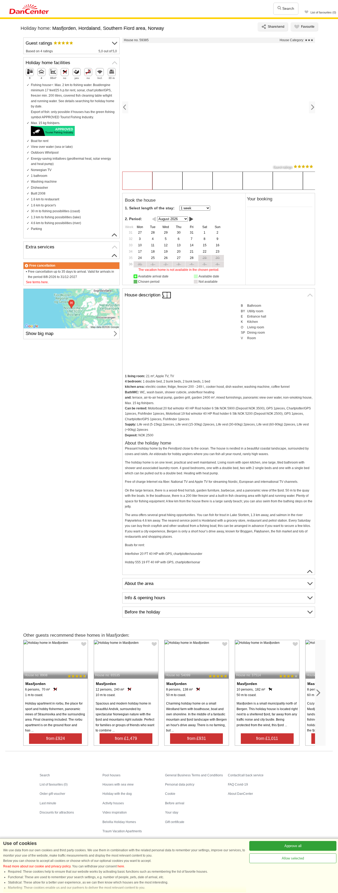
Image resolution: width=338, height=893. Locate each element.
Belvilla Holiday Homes (119, 822)
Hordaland (89, 28)
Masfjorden (64, 28)
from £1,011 (267, 738)
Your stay (171, 812)
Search (287, 8)
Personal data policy (179, 784)
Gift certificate (174, 822)
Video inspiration (114, 812)
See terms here (37, 282)
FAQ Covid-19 (238, 784)
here (121, 866)
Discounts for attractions (57, 812)
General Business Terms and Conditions (194, 775)
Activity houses (113, 803)
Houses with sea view (118, 784)
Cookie (170, 794)
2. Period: (133, 219)
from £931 (196, 738)
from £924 (55, 738)
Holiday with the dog (117, 794)
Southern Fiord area (124, 28)
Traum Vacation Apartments (122, 831)
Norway (156, 28)
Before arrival (174, 803)
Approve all (293, 846)
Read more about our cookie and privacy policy (37, 866)
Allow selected (293, 858)
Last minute (48, 803)
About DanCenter (240, 794)
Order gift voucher (52, 794)
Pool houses (111, 775)
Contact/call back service (246, 775)
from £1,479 (126, 738)
